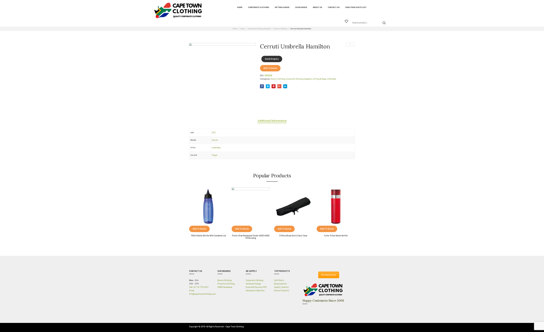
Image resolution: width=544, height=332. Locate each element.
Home (235, 29)
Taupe (214, 155)
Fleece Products (281, 290)
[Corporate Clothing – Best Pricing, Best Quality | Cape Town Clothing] (179, 10)
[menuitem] (239, 7)
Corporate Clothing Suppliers (259, 29)
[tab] (272, 120)
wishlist (346, 21)
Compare (192, 229)
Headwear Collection (255, 290)
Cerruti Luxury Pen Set (353, 45)
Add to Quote (270, 68)
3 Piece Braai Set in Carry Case (293, 236)
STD (213, 132)
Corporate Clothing (254, 280)
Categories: (265, 79)
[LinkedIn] (285, 86)
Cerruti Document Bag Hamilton (348, 45)
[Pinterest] (274, 86)
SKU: (262, 75)
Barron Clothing (280, 29)
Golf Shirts (279, 280)
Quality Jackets (281, 287)
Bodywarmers (280, 284)
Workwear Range (253, 284)
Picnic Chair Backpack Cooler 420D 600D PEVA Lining (250, 237)
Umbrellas (331, 79)
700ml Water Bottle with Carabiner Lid (208, 236)
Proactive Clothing (226, 284)
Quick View (199, 229)
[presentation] (186, 212)
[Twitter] (268, 86)
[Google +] (279, 86)
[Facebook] (262, 86)
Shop (243, 29)
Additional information (272, 120)
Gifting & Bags (319, 79)
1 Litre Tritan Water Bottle (336, 236)
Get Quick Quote (328, 275)
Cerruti (215, 140)
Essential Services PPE (256, 287)
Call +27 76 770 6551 (198, 287)
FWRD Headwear (224, 287)
